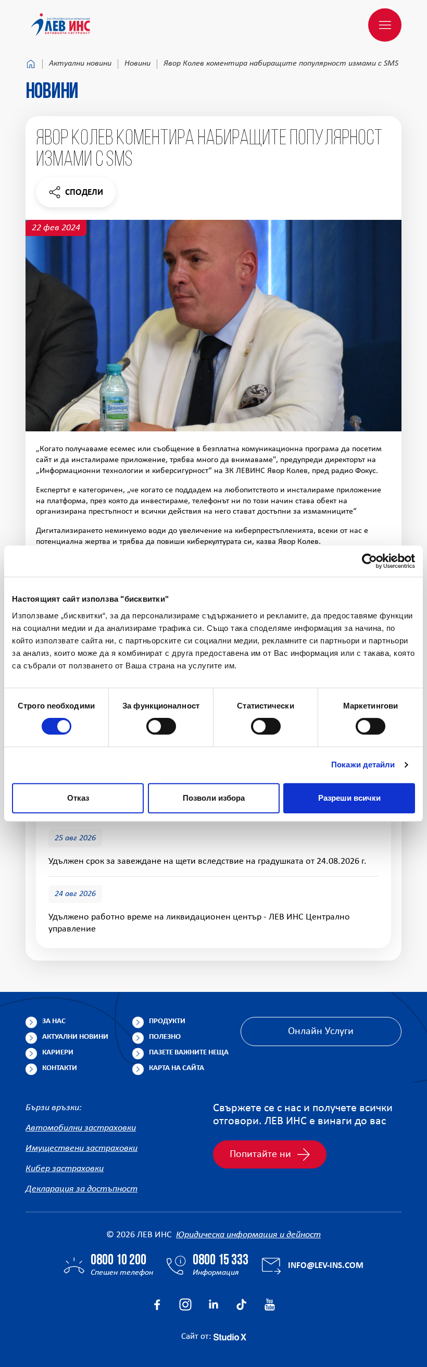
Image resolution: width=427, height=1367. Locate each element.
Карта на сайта (176, 1068)
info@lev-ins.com (325, 1265)
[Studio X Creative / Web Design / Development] (230, 1336)
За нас (54, 1021)
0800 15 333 (220, 1260)
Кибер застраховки (65, 1169)
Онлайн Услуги (321, 1031)
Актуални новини (80, 63)
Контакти (59, 1068)
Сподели (75, 195)
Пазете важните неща (189, 1053)
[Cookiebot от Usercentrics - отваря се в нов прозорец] (369, 561)
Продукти (167, 1021)
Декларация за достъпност (81, 1189)
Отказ (78, 797)
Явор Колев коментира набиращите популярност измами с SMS (281, 63)
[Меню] (384, 25)
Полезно (165, 1037)
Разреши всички (349, 797)
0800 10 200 (118, 1260)
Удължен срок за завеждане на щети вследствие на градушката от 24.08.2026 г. (207, 861)
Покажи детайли (363, 764)
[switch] (161, 726)
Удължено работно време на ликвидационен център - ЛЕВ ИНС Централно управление (199, 923)
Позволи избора (214, 797)
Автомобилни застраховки (81, 1128)
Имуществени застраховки (81, 1148)
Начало (31, 64)
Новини (137, 63)
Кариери (57, 1053)
